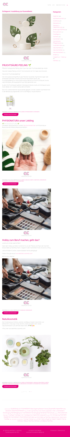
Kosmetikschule (25, 417)
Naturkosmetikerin (20, 181)
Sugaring (48, 419)
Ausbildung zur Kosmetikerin (20, 409)
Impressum (53, 430)
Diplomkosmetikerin (18, 411)
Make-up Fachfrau (45, 417)
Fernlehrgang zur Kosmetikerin (21, 413)
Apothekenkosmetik (29, 111)
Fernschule (50, 413)
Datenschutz (61, 430)
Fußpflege (56, 34)
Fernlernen (43, 413)
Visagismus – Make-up (59, 57)
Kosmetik (32, 179)
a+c (54, 5)
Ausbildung (27, 179)
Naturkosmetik (36, 111)
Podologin (31, 419)
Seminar (35, 419)
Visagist (53, 419)
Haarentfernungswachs (40, 415)
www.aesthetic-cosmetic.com (24, 253)
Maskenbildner (55, 417)
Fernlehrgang (7, 413)
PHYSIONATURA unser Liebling (18, 120)
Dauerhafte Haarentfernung (57, 408)
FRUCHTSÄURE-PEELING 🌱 (16, 65)
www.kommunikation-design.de (35, 432)
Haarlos (48, 415)
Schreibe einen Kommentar (10, 114)
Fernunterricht (41, 382)
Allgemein (23, 111)
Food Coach (5, 415)
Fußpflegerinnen (19, 415)
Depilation (8, 411)
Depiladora (56, 23)
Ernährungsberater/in (47, 410)
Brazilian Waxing (43, 408)
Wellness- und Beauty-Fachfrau (43, 421)
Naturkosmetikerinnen (29, 125)
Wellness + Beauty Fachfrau (25, 421)
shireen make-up (41, 419)
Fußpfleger (11, 415)
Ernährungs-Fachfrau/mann (34, 410)
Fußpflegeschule (28, 415)
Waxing (64, 419)
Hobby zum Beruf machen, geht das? (21, 240)
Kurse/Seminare (43, 179)
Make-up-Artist (35, 417)
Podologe (26, 419)
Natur (10, 419)
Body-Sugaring (35, 408)
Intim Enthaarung (55, 415)
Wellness (55, 60)
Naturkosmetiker (12, 181)
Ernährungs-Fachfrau (59, 29)
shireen (55, 54)
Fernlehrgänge (36, 413)
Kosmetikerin (36, 179)
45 (29, 391)
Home (49, 5)
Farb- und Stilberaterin (59, 410)
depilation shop (60, 5)
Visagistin (59, 419)
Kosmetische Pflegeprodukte (14, 383)
